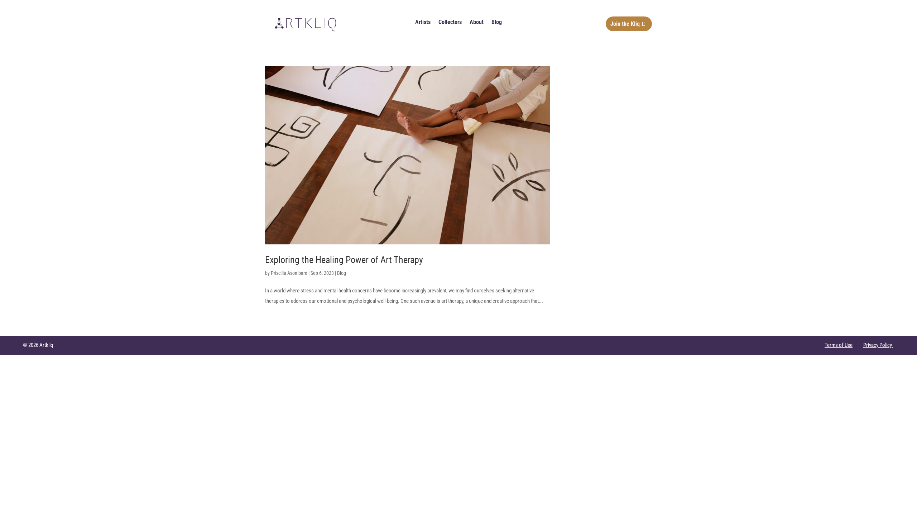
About (477, 22)
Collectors (450, 22)
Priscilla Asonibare (289, 273)
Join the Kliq (625, 23)
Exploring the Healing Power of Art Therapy (344, 259)
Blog (496, 22)
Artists (423, 22)
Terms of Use (839, 345)
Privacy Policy (878, 345)
